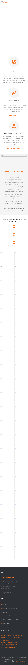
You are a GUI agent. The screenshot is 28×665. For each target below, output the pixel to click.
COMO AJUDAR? (14, 100)
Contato (6, 623)
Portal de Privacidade (10, 620)
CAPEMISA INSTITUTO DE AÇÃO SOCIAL (12, 635)
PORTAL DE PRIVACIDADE (8, 647)
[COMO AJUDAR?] (14, 93)
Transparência (8, 616)
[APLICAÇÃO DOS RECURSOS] (14, 126)
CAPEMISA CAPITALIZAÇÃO (9, 642)
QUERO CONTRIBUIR (14, 115)
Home (5, 604)
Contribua (6, 612)
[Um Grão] (4, 2)
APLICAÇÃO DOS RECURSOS (14, 133)
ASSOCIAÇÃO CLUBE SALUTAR (9, 645)
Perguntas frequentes (10, 608)
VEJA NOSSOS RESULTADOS (14, 148)
